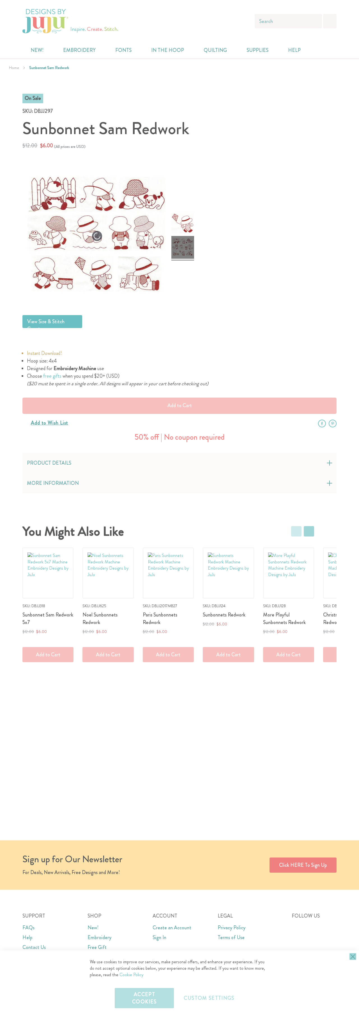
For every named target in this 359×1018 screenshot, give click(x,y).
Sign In (159, 937)
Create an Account (172, 927)
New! (93, 927)
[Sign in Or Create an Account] (317, 50)
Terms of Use (231, 937)
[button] (329, 50)
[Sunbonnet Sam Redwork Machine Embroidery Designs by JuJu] (182, 224)
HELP (294, 50)
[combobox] (288, 21)
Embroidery (99, 937)
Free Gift (97, 947)
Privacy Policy (231, 927)
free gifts (52, 376)
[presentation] (309, 531)
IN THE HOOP (167, 50)
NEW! (37, 50)
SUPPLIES (257, 50)
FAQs (28, 927)
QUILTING (215, 50)
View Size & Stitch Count (46, 323)
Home (14, 67)
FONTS (123, 50)
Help (27, 937)
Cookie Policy (131, 974)
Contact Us (34, 947)
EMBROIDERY (79, 50)
